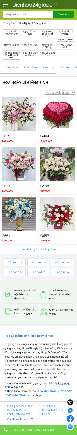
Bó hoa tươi (15, 262)
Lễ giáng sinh (20, 335)
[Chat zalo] (70, 410)
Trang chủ (9, 23)
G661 (6, 235)
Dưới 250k (12, 67)
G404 (44, 135)
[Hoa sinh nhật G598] (57, 164)
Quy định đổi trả (16, 410)
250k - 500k (30, 67)
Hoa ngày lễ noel (42, 335)
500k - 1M (48, 67)
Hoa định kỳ (62, 272)
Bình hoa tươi (15, 272)
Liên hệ (46, 414)
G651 (6, 185)
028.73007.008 (45, 430)
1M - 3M (64, 67)
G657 (44, 235)
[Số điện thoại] (70, 402)
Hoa (7, 336)
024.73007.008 (21, 430)
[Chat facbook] (70, 418)
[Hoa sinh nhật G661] (19, 214)
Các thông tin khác (18, 419)
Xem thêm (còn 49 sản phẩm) (38, 249)
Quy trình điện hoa (53, 410)
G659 (6, 135)
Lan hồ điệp (38, 272)
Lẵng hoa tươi (38, 262)
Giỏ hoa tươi (62, 262)
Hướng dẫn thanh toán (20, 406)
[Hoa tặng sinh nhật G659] (19, 114)
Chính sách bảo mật (18, 414)
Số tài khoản (49, 406)
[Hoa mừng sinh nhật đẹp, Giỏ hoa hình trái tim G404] (57, 114)
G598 (44, 185)
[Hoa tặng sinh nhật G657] (57, 214)
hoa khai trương (48, 391)
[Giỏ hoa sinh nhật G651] (19, 164)
